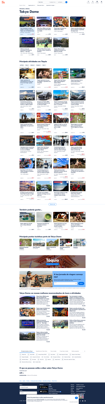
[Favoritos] (88, 1)
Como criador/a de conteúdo (79, 389)
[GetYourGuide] (3, 2)
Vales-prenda (73, 393)
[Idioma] (97, 1)
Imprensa (72, 391)
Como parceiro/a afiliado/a (80, 391)
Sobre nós (72, 386)
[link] (27, 26)
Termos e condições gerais (53, 393)
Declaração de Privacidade (35, 289)
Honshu (28, 380)
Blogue (72, 389)
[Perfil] (101, 1)
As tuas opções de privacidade (54, 391)
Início (20, 380)
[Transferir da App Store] (44, 391)
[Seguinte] (85, 242)
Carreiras (72, 388)
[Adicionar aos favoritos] (34, 18)
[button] (27, 26)
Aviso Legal (51, 388)
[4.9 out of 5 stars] (22, 375)
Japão (24, 380)
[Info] (29, 16)
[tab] (26, 351)
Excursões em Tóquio (47, 380)
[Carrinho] (93, 1)
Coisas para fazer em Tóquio (36, 380)
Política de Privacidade (52, 389)
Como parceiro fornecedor (80, 386)
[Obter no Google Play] (44, 387)
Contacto (50, 386)
